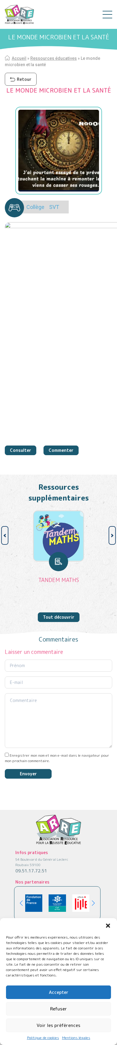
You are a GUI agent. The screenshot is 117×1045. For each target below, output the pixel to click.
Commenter (61, 450)
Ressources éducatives (53, 58)
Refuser (58, 1009)
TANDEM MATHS (58, 580)
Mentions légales (76, 1037)
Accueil (19, 58)
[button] (108, 926)
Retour (24, 79)
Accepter (58, 992)
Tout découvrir (58, 617)
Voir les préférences (58, 1025)
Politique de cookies (43, 1037)
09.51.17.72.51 (31, 871)
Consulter (20, 450)
